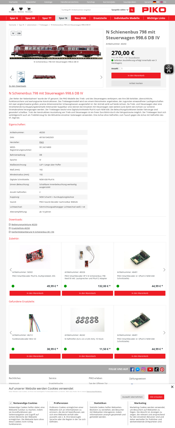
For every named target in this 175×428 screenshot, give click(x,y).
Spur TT (46, 18)
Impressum (14, 383)
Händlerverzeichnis (69, 2)
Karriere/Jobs (109, 2)
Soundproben (129, 2)
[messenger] (138, 369)
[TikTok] (156, 369)
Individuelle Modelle (127, 18)
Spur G (14, 18)
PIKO (41, 142)
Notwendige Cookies (25, 403)
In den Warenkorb (136, 75)
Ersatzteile (100, 18)
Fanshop (91, 2)
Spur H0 (30, 18)
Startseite (13, 2)
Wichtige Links (156, 18)
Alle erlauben (156, 397)
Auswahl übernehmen (132, 397)
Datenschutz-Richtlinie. (94, 391)
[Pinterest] (162, 369)
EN (165, 2)
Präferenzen (61, 403)
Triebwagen (43, 25)
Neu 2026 (80, 18)
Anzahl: (114, 68)
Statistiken (100, 403)
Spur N (63, 18)
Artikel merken (136, 83)
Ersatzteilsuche (56, 383)
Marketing (140, 403)
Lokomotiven (32, 25)
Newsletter (31, 2)
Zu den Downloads (17, 86)
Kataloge (48, 2)
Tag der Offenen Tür (98, 383)
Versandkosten (134, 57)
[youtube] (150, 369)
